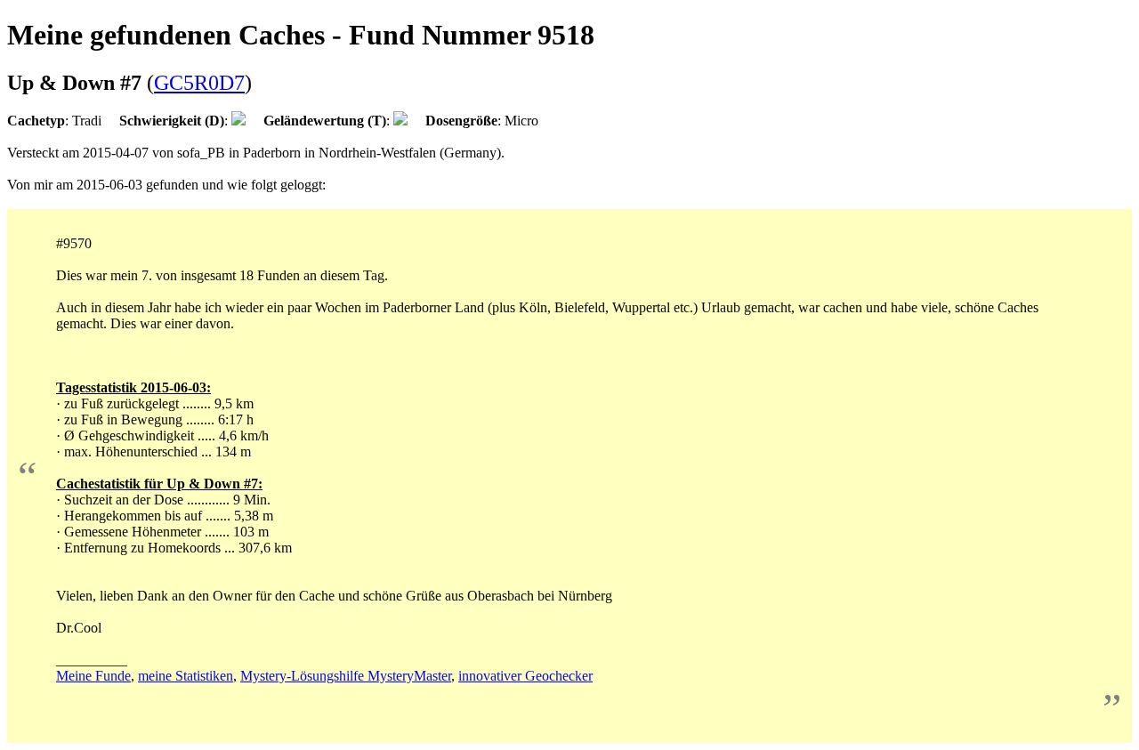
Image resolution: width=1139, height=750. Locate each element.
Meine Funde (93, 675)
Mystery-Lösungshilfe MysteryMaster (345, 675)
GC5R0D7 (199, 82)
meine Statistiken (185, 675)
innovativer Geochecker (525, 675)
